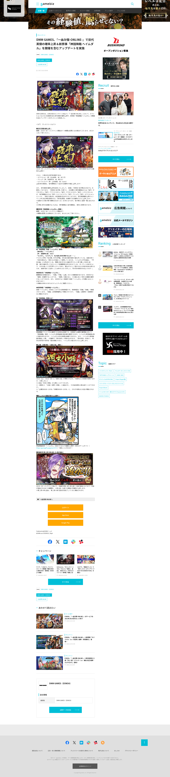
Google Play (65, 523)
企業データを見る (65, 710)
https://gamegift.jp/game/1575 (46, 448)
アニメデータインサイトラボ (122, 371)
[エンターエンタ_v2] (116, 68)
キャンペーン (41, 35)
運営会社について (37, 751)
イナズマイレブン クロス (105, 371)
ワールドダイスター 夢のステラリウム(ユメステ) (112, 392)
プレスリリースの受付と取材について (81, 751)
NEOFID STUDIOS (104, 396)
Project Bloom (103, 387)
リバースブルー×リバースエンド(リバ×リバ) (111, 383)
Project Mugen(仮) (121, 379)
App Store (65, 515)
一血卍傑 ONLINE (41, 64)
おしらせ (117, 751)
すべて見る (65, 582)
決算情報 (97, 10)
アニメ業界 (109, 10)
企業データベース (55, 10)
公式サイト (65, 507)
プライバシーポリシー (131, 751)
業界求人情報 (71, 10)
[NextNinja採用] (116, 344)
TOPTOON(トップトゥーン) (106, 375)
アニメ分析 (121, 10)
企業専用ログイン (84, 766)
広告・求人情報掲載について (56, 751)
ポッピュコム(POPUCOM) (106, 379)
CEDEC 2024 (120, 375)
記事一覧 (41, 10)
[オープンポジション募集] (116, 45)
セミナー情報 (85, 10)
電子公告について (103, 751)
